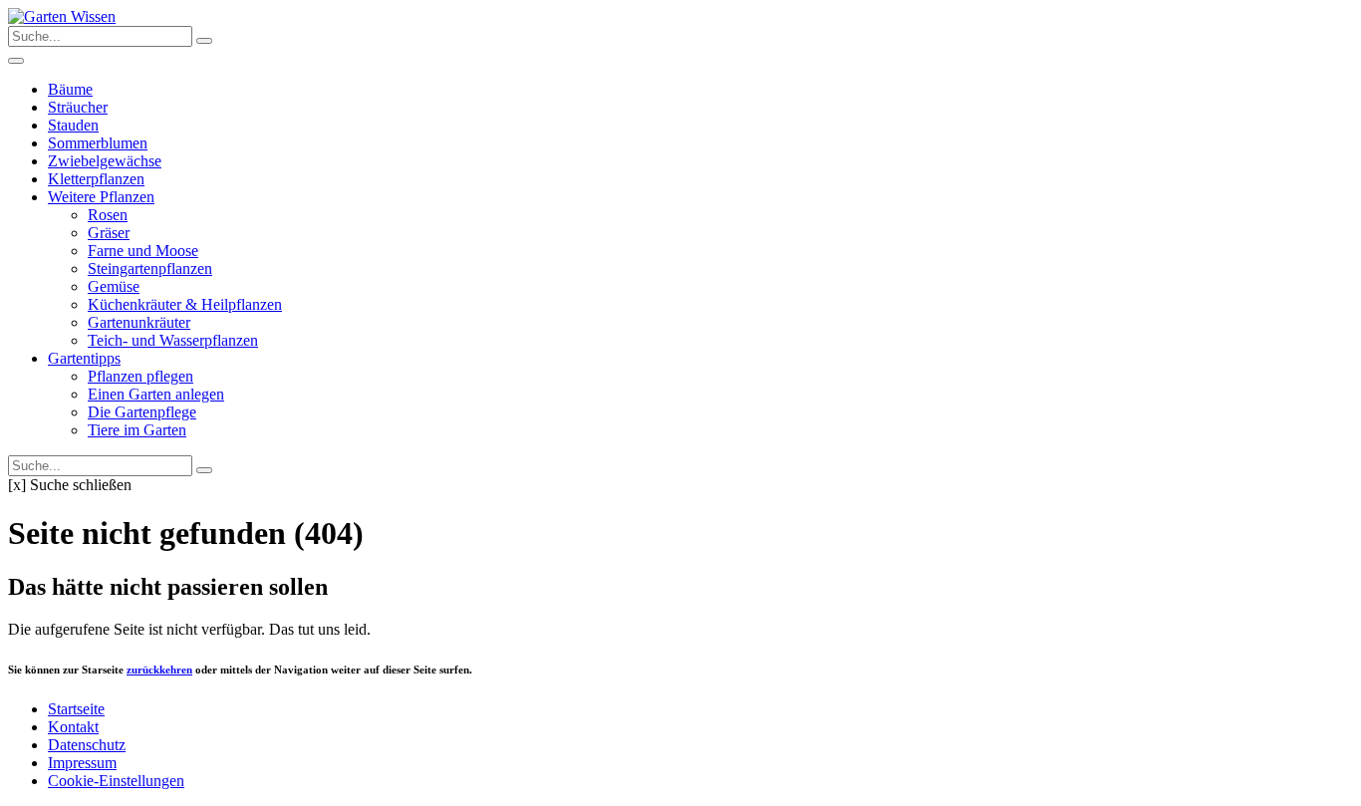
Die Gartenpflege (142, 411)
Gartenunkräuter (139, 322)
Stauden (73, 125)
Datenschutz (87, 744)
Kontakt (73, 726)
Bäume (70, 89)
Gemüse (113, 286)
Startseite (76, 708)
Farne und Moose (143, 250)
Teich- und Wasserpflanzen (173, 340)
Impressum (82, 762)
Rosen (108, 214)
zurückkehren (159, 669)
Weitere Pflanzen (101, 196)
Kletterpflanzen (96, 178)
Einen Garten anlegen (156, 394)
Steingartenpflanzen (150, 268)
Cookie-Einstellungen (116, 780)
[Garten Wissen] (62, 16)
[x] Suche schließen (70, 484)
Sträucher (78, 107)
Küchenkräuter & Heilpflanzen (185, 304)
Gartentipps (84, 358)
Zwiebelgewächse (104, 160)
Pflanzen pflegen (140, 376)
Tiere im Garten (137, 429)
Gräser (109, 232)
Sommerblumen (97, 142)
